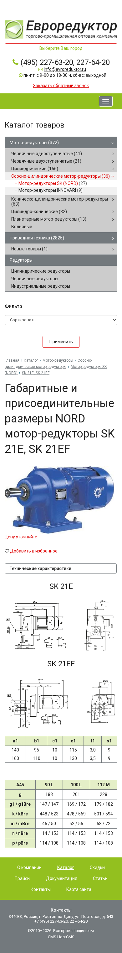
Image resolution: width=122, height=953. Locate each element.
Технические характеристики (40, 568)
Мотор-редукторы (34, 142)
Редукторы (21, 260)
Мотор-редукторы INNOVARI (50, 190)
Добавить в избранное (34, 550)
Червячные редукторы (34, 278)
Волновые (21, 226)
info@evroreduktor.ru (65, 69)
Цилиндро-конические (39, 211)
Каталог (31, 360)
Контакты (41, 889)
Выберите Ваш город (61, 48)
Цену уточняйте (21, 536)
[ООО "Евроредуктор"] (61, 29)
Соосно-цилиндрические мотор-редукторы (60, 176)
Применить (61, 341)
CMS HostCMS (61, 937)
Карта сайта (78, 889)
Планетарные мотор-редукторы (48, 219)
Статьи (100, 878)
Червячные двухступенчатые (46, 161)
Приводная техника (37, 237)
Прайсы (22, 878)
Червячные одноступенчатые (46, 153)
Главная (12, 360)
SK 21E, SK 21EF (35, 373)
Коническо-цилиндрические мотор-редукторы (59, 201)
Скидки (97, 867)
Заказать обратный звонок (61, 85)
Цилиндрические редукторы (40, 271)
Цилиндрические (34, 168)
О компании (29, 867)
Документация (61, 878)
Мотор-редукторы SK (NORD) (52, 183)
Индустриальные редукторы (40, 286)
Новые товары (29, 248)
